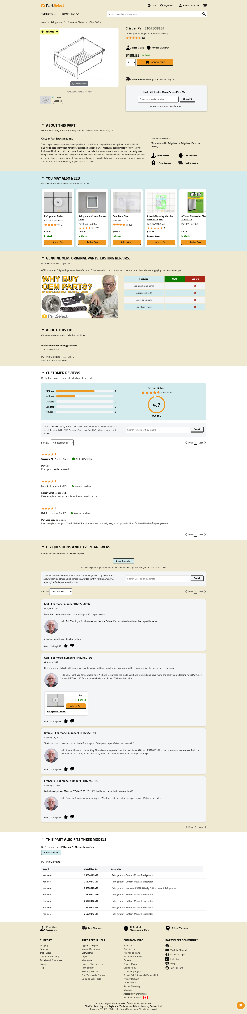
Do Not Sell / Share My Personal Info (141, 975)
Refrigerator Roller (53, 216)
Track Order (45, 952)
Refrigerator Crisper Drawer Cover (92, 217)
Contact (43, 963)
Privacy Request (131, 978)
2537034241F (91, 881)
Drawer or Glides (75, 22)
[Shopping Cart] (204, 5)
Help (42, 967)
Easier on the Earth (133, 956)
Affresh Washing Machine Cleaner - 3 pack (160, 217)
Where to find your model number (166, 105)
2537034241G (91, 888)
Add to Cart (158, 62)
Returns (44, 949)
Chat (154, 5)
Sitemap (128, 990)
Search (197, 429)
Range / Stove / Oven (92, 963)
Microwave (87, 960)
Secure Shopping (132, 986)
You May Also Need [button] (63, 178)
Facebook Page (177, 954)
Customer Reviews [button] (63, 372)
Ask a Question (123, 561)
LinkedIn (174, 958)
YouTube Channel (178, 950)
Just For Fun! (176, 967)
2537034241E (91, 875)
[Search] (204, 14)
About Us (128, 945)
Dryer (84, 956)
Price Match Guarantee (51, 960)
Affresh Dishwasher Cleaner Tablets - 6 (195, 217)
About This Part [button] (60, 125)
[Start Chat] (241, 1005)
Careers (127, 960)
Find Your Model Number (94, 975)
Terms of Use (130, 982)
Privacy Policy (130, 963)
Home (43, 22)
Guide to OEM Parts (91, 978)
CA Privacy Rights (132, 971)
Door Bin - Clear (121, 216)
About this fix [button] (59, 330)
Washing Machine (90, 971)
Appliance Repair (90, 945)
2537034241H (91, 894)
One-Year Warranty (49, 956)
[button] (49, 14)
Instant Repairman (91, 949)
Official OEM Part (160, 47)
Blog (172, 963)
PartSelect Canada (132, 997)
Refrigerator (56, 22)
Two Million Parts (132, 952)
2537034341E (91, 907)
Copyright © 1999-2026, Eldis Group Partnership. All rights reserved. (123, 1009)
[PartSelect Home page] (52, 5)
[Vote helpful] (65, 645)
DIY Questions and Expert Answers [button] (78, 547)
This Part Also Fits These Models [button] (76, 839)
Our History (129, 949)
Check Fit (187, 98)
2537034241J (91, 901)
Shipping (44, 945)
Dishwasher (87, 952)
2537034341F (91, 913)
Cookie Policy (130, 967)
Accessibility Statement (135, 993)
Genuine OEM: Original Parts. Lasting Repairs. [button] (88, 258)
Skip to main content (123, 40)
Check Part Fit (51, 852)
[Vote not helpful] (72, 645)
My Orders (169, 5)
